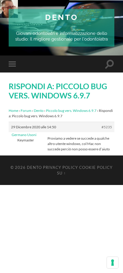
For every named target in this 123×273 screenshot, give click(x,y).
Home (13, 110)
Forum (26, 110)
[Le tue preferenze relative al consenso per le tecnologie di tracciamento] (112, 262)
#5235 (107, 127)
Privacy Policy (60, 167)
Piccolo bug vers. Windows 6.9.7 (71, 110)
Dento (61, 17)
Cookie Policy (96, 167)
